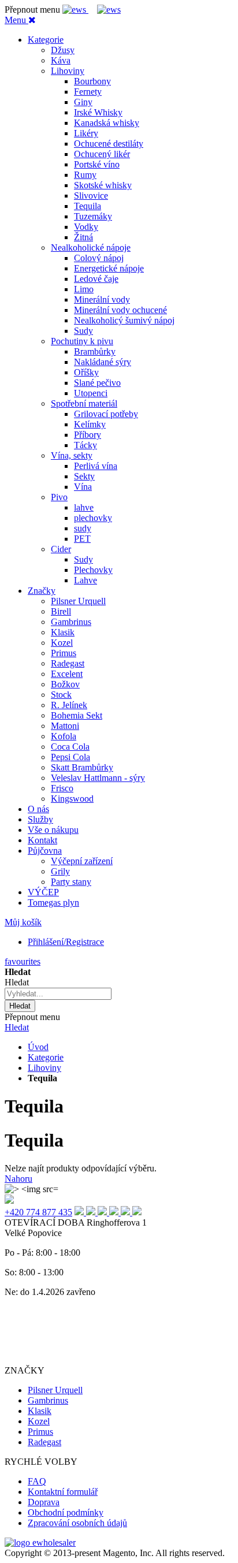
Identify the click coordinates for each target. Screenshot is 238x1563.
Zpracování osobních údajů (77, 1523)
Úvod (38, 1047)
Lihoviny (44, 1068)
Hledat (17, 1027)
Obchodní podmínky (65, 1512)
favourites (22, 961)
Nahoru (18, 1179)
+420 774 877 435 (38, 1212)
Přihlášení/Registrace (66, 942)
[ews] (75, 9)
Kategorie (46, 1057)
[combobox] (58, 994)
